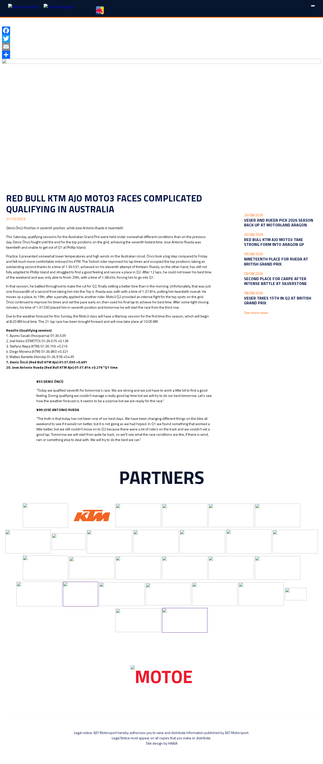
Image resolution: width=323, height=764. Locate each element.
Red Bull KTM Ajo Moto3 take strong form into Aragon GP (274, 242)
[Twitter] (161, 39)
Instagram (141, 11)
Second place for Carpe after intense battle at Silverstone (275, 281)
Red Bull (100, 11)
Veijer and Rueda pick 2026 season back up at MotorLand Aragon (278, 222)
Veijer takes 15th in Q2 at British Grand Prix (277, 300)
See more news (256, 312)
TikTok (169, 11)
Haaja (172, 743)
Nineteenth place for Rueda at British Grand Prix (276, 261)
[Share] (161, 55)
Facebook (113, 11)
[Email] (161, 47)
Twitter (127, 11)
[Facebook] (161, 30)
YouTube (155, 11)
